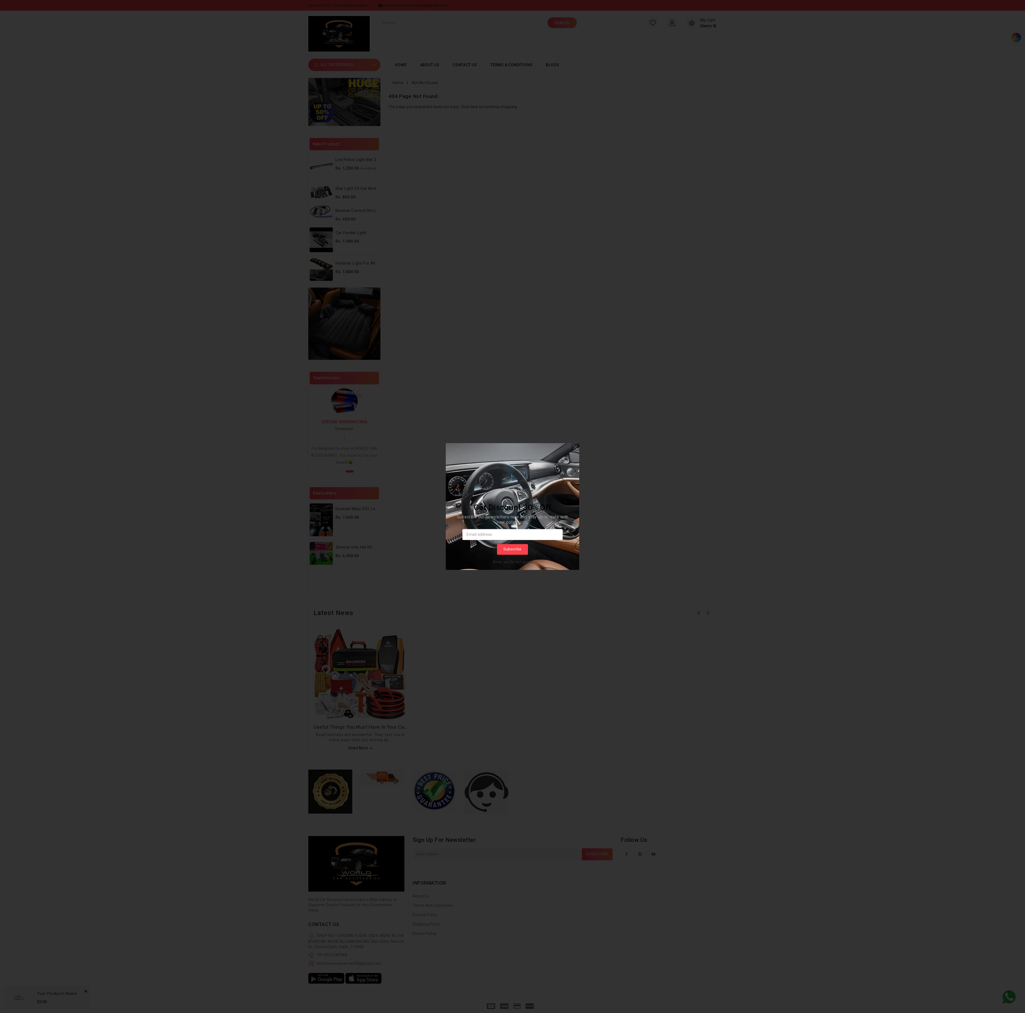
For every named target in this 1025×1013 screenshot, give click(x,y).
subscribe (512, 549)
